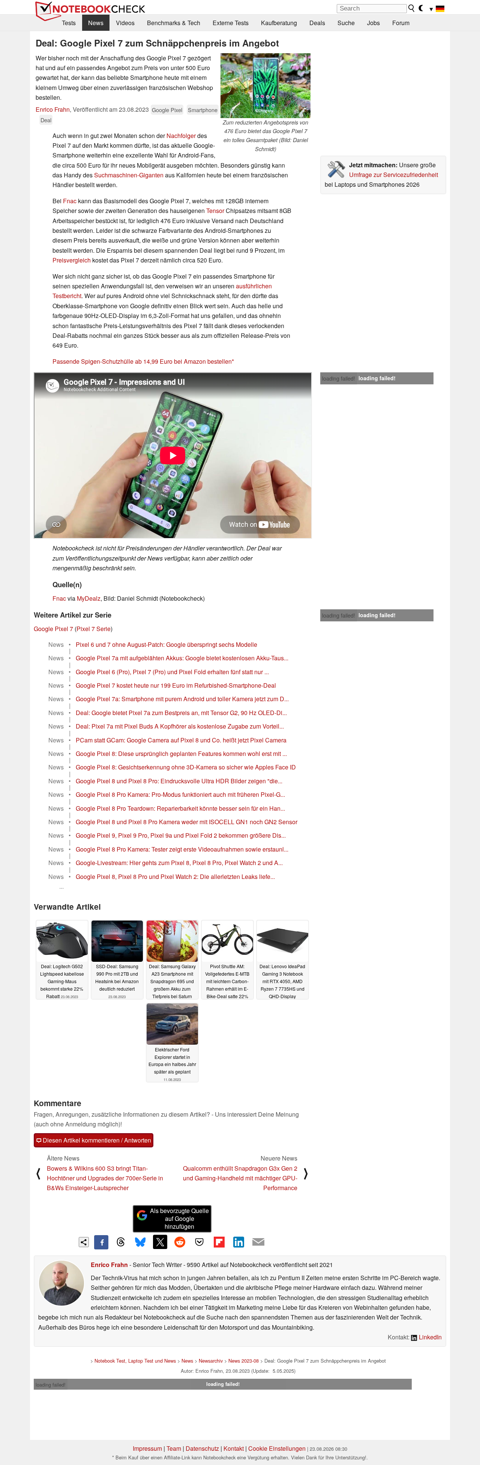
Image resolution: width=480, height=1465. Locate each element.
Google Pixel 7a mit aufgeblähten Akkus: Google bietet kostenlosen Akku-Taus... (182, 658)
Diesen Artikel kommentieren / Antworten (96, 1140)
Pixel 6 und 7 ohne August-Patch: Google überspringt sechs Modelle (166, 644)
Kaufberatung (279, 22)
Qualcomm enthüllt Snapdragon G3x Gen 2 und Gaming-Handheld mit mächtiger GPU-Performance (240, 1178)
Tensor (215, 210)
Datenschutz (202, 1448)
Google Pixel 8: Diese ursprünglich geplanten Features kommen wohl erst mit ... (181, 753)
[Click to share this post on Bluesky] (140, 1242)
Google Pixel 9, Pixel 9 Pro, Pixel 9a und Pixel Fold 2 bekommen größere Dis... (181, 835)
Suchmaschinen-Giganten (129, 175)
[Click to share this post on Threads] (121, 1242)
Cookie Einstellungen (277, 1448)
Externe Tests (231, 22)
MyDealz (88, 598)
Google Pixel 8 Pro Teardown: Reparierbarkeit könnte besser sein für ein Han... (180, 808)
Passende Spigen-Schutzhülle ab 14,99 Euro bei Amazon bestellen (142, 361)
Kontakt (234, 1448)
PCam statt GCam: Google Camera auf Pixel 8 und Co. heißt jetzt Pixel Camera (181, 740)
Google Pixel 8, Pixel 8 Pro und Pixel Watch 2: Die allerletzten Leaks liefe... (175, 876)
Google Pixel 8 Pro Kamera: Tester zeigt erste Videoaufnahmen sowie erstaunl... (182, 849)
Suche (346, 22)
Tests (69, 22)
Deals (317, 22)
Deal (45, 120)
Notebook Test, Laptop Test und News (135, 1360)
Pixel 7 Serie (93, 628)
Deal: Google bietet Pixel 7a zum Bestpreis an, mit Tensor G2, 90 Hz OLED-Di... (181, 712)
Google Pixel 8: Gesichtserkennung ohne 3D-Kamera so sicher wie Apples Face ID (186, 767)
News (96, 22)
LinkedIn (429, 1337)
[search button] (411, 8)
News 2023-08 (243, 1360)
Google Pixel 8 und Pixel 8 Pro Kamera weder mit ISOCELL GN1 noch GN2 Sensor (186, 821)
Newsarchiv (211, 1360)
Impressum (147, 1448)
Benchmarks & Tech (173, 22)
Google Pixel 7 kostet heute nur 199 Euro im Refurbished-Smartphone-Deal (176, 685)
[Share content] (84, 1242)
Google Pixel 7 (53, 628)
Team (173, 1448)
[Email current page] (258, 1242)
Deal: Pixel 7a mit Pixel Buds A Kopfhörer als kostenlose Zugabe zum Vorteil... (180, 726)
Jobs (373, 22)
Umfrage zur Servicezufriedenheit (393, 174)
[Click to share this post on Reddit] (179, 1242)
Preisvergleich (71, 260)
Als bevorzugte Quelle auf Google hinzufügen (179, 1218)
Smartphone (203, 110)
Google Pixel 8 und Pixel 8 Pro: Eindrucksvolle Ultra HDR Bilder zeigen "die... (179, 781)
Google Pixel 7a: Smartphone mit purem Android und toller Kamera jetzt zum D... (182, 698)
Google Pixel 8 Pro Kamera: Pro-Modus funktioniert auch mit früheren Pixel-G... (180, 794)
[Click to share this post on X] (160, 1242)
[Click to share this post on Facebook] (101, 1242)
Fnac (69, 200)
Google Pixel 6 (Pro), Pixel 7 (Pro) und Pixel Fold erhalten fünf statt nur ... (172, 671)
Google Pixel (167, 110)
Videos (125, 22)
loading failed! (338, 378)
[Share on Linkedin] (238, 1242)
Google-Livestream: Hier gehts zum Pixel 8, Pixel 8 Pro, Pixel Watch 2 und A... (179, 862)
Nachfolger (181, 135)
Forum (401, 22)
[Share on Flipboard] (219, 1242)
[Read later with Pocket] (199, 1242)
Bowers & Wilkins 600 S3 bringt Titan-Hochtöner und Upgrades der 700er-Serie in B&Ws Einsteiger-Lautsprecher (105, 1178)
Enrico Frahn (53, 109)
